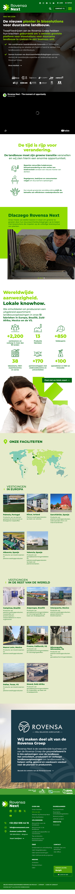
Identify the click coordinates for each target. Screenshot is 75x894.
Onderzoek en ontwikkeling (42, 847)
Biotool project (58, 816)
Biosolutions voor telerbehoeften (38, 839)
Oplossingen (37, 820)
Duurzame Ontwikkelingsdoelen (60, 813)
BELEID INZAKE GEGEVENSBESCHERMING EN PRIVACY (20, 884)
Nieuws (35, 859)
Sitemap (41, 884)
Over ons (36, 806)
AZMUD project (58, 819)
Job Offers (57, 852)
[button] (50, 8)
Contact (57, 844)
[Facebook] (47, 3)
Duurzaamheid (59, 806)
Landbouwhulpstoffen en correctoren (41, 832)
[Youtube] (53, 3)
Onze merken (37, 809)
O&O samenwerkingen (40, 853)
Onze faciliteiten (38, 817)
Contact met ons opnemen (60, 848)
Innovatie (57, 822)
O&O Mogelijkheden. (39, 850)
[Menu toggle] (70, 8)
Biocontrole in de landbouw (38, 828)
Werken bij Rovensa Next (41, 814)
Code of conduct (52, 884)
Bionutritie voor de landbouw (38, 824)
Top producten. (37, 836)
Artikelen (35, 862)
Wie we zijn (36, 812)
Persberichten (37, 865)
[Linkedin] (40, 3)
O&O (34, 844)
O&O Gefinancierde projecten (42, 855)
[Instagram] (43, 3)
